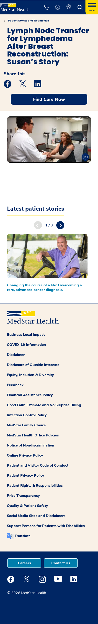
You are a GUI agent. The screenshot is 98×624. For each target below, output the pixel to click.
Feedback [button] (15, 384)
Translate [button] (23, 535)
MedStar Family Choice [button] (26, 425)
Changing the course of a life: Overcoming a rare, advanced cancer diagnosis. (44, 287)
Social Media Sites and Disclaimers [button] (36, 515)
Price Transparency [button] (23, 495)
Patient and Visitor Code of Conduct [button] (37, 465)
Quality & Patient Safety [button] (27, 505)
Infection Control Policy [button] (27, 415)
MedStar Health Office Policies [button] (33, 435)
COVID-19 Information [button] (26, 344)
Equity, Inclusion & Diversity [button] (30, 374)
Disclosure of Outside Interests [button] (33, 364)
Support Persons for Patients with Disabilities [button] (46, 525)
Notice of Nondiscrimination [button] (30, 445)
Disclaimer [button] (16, 354)
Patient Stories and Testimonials (28, 20)
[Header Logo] (17, 5)
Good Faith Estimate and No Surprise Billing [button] (44, 405)
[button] (46, 7)
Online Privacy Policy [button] (25, 455)
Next (60, 225)
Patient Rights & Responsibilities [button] (35, 485)
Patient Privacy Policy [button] (25, 475)
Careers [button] (24, 563)
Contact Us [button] (60, 563)
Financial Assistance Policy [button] (30, 395)
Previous (38, 225)
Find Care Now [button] (49, 99)
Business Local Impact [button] (26, 334)
